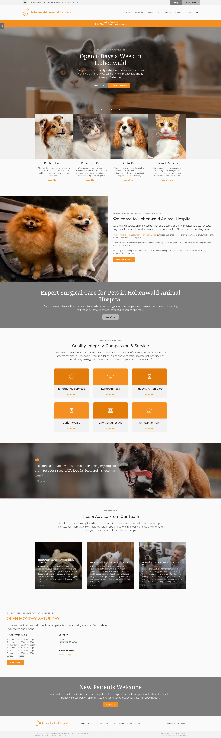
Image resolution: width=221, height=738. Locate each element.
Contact (189, 12)
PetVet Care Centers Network (176, 735)
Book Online (191, 3)
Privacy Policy (39, 733)
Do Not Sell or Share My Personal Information (60, 733)
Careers (178, 12)
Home (83, 723)
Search (47, 735)
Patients (168, 12)
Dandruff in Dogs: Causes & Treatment (109, 562)
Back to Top (63, 735)
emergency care (149, 235)
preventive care (124, 235)
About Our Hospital (124, 259)
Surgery (150, 12)
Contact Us (110, 705)
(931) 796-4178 (72, 2)
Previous (101, 109)
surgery (137, 235)
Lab (158, 12)
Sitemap (54, 735)
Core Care (139, 12)
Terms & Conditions (84, 733)
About (128, 12)
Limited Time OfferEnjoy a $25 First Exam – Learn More (109, 23)
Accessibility (39, 735)
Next (119, 109)
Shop (176, 3)
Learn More (53, 180)
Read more (41, 586)
